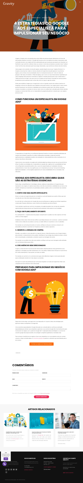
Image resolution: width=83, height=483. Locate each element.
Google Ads (18, 352)
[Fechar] (10, 451)
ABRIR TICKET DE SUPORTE (68, 472)
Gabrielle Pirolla (36, 17)
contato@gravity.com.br (50, 467)
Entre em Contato (28, 469)
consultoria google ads (38, 338)
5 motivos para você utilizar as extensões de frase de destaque (41, 432)
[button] (4, 464)
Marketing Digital (15, 438)
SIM (6, 458)
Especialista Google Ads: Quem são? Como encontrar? (66, 432)
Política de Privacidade (45, 393)
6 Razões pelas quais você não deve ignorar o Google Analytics (14, 432)
